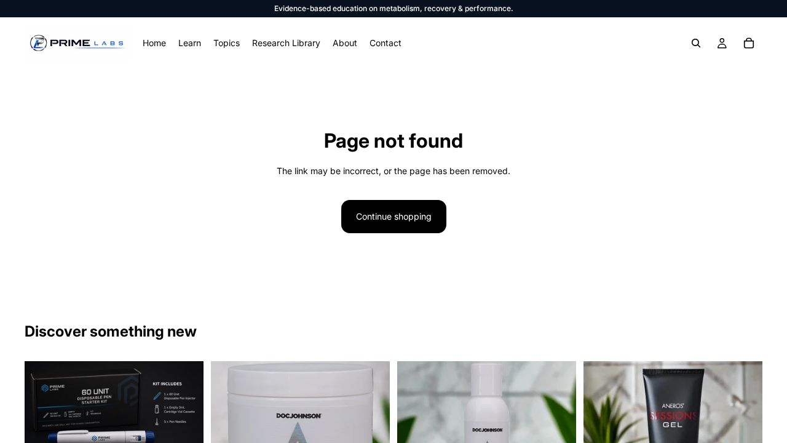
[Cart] (748, 43)
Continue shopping (394, 216)
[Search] (696, 43)
